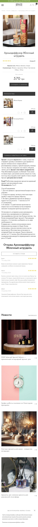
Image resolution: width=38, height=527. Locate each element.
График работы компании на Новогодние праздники (17, 404)
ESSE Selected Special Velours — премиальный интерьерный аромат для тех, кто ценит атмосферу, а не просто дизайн (16, 358)
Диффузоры (14, 10)
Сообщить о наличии (19, 84)
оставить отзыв (19, 253)
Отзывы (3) (32, 61)
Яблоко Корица (18, 100)
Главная (3, 10)
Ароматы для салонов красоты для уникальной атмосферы (14, 496)
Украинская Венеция (19, 137)
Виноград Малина (18, 118)
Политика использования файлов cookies (13, 522)
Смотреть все (32, 315)
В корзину (32, 112)
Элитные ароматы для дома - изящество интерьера (16, 450)
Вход (31, 5)
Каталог (8, 10)
